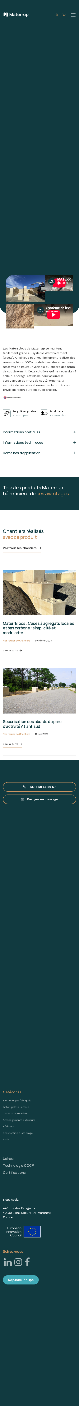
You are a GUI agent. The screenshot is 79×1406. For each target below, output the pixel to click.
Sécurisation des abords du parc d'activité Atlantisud (32, 724)
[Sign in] (57, 15)
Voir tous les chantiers (20, 548)
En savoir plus (20, 415)
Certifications (14, 1172)
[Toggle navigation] (73, 15)
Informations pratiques (21, 432)
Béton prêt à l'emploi (16, 1106)
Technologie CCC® (18, 1165)
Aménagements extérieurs (19, 1119)
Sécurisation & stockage (18, 1132)
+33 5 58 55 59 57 (42, 787)
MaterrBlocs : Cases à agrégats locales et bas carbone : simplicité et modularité (38, 628)
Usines (8, 1158)
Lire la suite (10, 650)
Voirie (6, 1139)
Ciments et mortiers (15, 1113)
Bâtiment (8, 1126)
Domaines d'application (21, 453)
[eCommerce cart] (65, 15)
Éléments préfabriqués (17, 1100)
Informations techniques (23, 442)
